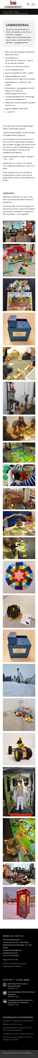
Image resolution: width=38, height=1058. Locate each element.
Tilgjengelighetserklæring (12, 966)
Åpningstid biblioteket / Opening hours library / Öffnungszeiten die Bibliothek (18, 1029)
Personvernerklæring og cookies (14, 963)
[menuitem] (27, 4)
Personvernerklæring (25, 1053)
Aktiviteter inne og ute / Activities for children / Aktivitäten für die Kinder (17, 1038)
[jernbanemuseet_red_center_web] (16, 4)
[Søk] (27, 4)
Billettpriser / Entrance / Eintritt (12, 1024)
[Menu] (32, 4)
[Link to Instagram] (33, 1055)
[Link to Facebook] (30, 1055)
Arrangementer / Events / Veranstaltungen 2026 (18, 1034)
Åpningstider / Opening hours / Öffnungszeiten (18, 1021)
